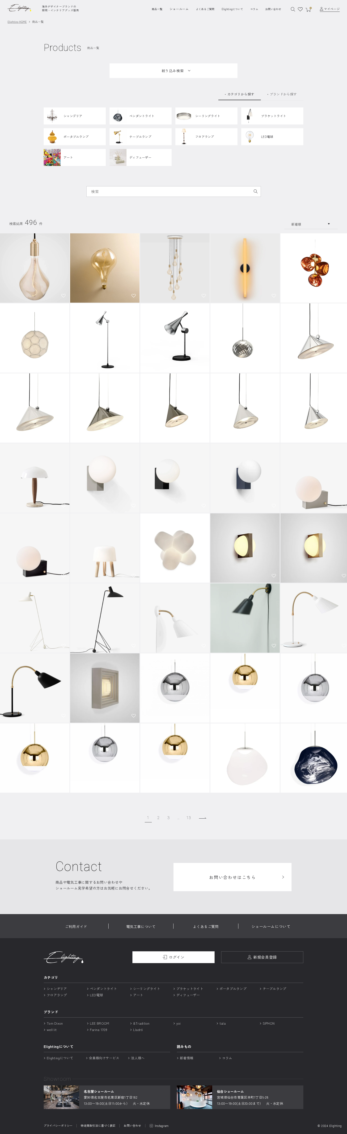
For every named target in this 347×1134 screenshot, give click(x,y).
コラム (254, 9)
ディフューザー (188, 995)
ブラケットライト (189, 988)
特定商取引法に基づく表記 (98, 1125)
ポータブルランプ (233, 988)
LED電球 (96, 995)
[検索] (255, 191)
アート (138, 995)
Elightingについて (232, 9)
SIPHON (269, 1023)
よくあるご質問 (205, 9)
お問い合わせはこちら (232, 877)
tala (223, 1023)
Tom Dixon (55, 1023)
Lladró (138, 1029)
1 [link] (148, 818)
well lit (52, 1029)
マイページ (332, 9)
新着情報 (186, 1058)
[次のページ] (203, 817)
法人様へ (137, 1058)
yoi (178, 1023)
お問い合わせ (273, 9)
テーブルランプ (274, 988)
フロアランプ (57, 995)
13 (188, 818)
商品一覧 (157, 9)
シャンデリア (57, 988)
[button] (63, 296)
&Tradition (141, 1023)
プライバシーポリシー (58, 1125)
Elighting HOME (17, 22)
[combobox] (173, 191)
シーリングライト (146, 988)
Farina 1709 (98, 1029)
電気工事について (141, 926)
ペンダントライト (103, 988)
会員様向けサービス (104, 1058)
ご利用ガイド (76, 926)
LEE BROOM (99, 1023)
